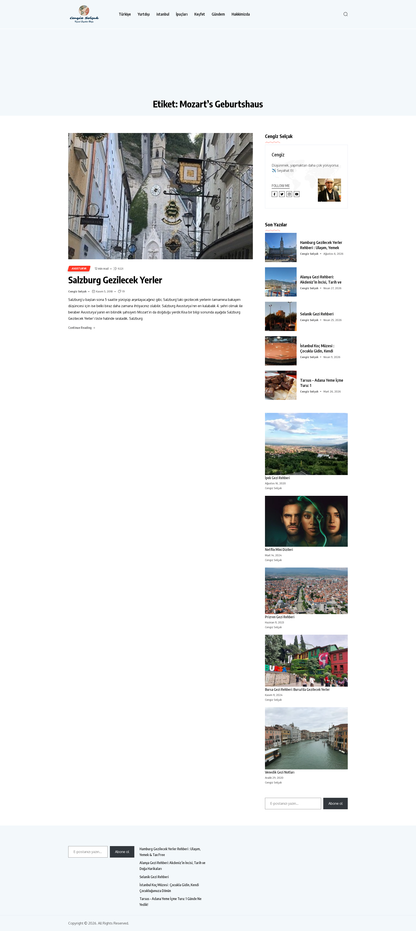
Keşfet (199, 14)
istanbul (162, 14)
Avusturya (79, 268)
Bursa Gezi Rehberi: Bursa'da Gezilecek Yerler (297, 689)
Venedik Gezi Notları (279, 772)
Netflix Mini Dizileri (279, 549)
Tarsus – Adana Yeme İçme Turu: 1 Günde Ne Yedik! (171, 902)
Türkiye (125, 14)
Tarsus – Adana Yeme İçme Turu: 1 (321, 383)
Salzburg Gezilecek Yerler (115, 279)
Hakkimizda (241, 14)
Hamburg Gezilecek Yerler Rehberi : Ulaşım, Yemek (321, 245)
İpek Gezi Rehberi (277, 478)
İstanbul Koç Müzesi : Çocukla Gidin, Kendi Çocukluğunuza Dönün (169, 888)
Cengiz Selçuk (77, 291)
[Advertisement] (208, 66)
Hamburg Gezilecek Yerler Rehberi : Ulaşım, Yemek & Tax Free (170, 852)
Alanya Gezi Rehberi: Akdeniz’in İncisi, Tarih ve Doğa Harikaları (172, 866)
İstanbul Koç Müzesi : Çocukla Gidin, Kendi (317, 348)
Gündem (218, 14)
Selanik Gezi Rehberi (316, 313)
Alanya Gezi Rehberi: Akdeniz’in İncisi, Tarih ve (320, 279)
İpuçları (182, 14)
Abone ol (335, 803)
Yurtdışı (144, 14)
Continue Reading (80, 327)
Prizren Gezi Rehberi (279, 617)
